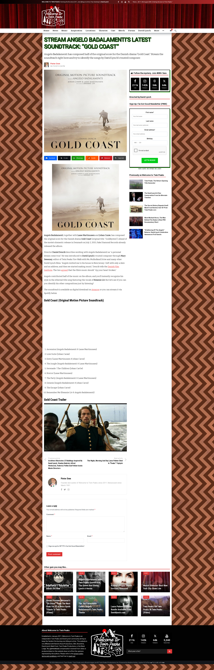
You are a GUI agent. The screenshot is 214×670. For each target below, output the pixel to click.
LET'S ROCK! (149, 160)
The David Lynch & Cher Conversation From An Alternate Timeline (155, 195)
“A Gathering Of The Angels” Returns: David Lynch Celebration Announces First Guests (156, 232)
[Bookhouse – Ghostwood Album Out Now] (58, 582)
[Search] (175, 30)
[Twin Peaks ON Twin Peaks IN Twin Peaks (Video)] (155, 606)
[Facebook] (118, 2)
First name (150, 112)
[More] (163, 30)
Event (146, 573)
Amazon (95, 289)
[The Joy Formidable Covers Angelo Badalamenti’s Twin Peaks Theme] (90, 606)
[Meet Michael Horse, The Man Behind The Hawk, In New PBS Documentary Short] (136, 221)
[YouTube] (125, 2)
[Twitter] (65, 489)
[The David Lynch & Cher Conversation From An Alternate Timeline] (136, 197)
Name (49, 536)
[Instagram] (121, 2)
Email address (149, 130)
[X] (128, 2)
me (163, 662)
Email (90, 536)
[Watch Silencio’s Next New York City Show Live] (155, 582)
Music (49, 573)
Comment (50, 514)
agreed (64, 270)
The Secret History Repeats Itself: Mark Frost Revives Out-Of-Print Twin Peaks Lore (156, 207)
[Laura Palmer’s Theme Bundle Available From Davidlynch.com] (123, 606)
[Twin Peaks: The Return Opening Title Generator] (136, 184)
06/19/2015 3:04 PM (57, 66)
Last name (149, 121)
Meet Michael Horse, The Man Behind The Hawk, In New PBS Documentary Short (155, 220)
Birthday (150, 139)
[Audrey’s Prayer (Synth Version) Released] (123, 582)
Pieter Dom (55, 64)
